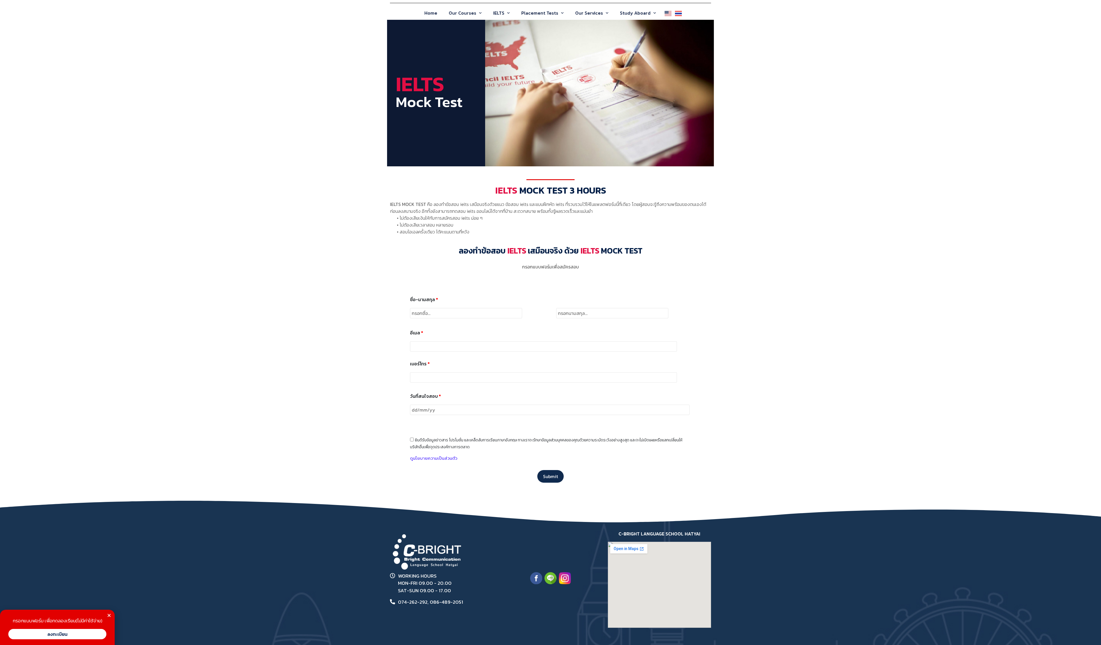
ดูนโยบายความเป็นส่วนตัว (433, 458)
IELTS (498, 12)
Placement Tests (539, 12)
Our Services (589, 12)
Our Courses (462, 12)
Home (430, 12)
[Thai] (677, 11)
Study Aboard (635, 12)
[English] (667, 11)
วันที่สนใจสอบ (425, 396)
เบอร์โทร (420, 363)
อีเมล (416, 332)
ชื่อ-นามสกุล (424, 299)
